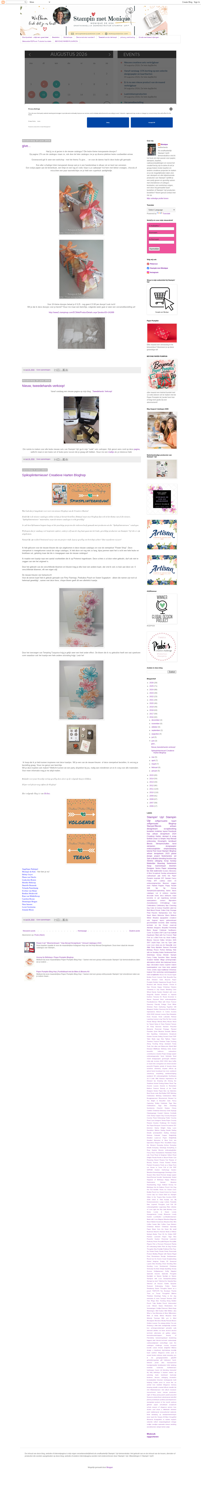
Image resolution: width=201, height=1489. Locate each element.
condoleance (151, 1054)
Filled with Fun (160, 935)
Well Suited (160, 1311)
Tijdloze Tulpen (170, 1039)
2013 (151, 782)
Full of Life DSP (169, 1167)
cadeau (162, 881)
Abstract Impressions (166, 1078)
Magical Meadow (164, 1219)
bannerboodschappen (154, 1335)
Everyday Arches (163, 1145)
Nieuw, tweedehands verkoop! (43, 386)
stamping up (156, 1414)
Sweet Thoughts (161, 1288)
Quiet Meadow (159, 1031)
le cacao (167, 1382)
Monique (164, 144)
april (154, 761)
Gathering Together (166, 1007)
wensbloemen (151, 1427)
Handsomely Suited (169, 1177)
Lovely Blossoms (164, 1214)
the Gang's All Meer (162, 1417)
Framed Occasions (153, 1165)
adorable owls (171, 1328)
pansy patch (161, 1395)
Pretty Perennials (170, 1251)
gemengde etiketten (169, 1058)
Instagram (154, 272)
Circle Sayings (171, 1110)
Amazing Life (162, 1081)
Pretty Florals (159, 1251)
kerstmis (161, 923)
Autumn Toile (161, 977)
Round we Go (152, 1259)
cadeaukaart (151, 876)
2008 (151, 799)
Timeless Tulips (164, 1041)
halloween (167, 1360)
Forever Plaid (171, 935)
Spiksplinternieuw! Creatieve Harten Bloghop (54, 475)
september (156, 730)
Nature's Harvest (159, 1231)
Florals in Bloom (162, 1157)
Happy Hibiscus (170, 1180)
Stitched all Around (154, 1283)
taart (152, 1417)
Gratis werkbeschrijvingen (149, 37)
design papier (171, 1054)
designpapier (171, 846)
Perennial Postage (162, 1029)
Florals (154, 1157)
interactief (173, 1370)
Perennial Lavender (169, 1239)
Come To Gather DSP (155, 933)
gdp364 (173, 1358)
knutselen (173, 1377)
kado (157, 1375)
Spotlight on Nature (154, 1276)
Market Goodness (157, 1222)
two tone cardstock (169, 1071)
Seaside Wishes (170, 1031)
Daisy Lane (171, 1128)
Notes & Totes (160, 1024)
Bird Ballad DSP (164, 1093)
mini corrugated (158, 1063)
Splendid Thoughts (169, 1274)
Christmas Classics (169, 987)
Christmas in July (153, 989)
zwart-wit (173, 925)
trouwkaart (159, 1071)
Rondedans (156, 1256)
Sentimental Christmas (168, 1266)
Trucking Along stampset (161, 1044)
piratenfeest (157, 1397)
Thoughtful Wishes (169, 1293)
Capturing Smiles (153, 1103)
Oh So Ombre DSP (169, 1234)
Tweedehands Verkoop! (108, 37)
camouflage (164, 1343)
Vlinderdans (168, 1306)
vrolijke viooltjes (152, 1424)
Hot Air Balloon (171, 1009)
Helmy (47, 793)
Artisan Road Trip (170, 1083)
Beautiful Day (171, 977)
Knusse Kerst (157, 1017)
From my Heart (164, 937)
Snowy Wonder (163, 955)
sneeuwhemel (165, 1412)
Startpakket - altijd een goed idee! (35, 37)
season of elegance (159, 1407)
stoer (148, 1417)
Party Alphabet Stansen (160, 947)
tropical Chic (151, 972)
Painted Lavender (154, 1236)
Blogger (110, 1467)
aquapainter (164, 918)
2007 (151, 803)
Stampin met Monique (159, 268)
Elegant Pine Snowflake (163, 1142)
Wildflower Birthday (160, 1049)
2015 (151, 775)
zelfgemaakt (152, 823)
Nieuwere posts (29, 931)
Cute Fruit (167, 933)
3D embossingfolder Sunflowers (165, 1076)
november (156, 724)
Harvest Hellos (159, 940)
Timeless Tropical (153, 1041)
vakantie (150, 1422)
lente (168, 967)
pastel (168, 1395)
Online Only (165, 910)
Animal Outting (159, 1083)
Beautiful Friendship (169, 928)
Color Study (151, 1115)
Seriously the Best (153, 1269)
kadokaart (164, 1375)
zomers (162, 900)
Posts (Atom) (39, 935)
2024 (151, 690)
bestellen (150, 831)
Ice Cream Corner (163, 1192)
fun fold (150, 871)
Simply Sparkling (165, 1269)
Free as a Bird (152, 937)
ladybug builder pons (154, 1382)
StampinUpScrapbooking (156, 890)
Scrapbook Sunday (159, 873)
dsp (174, 858)
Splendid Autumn (153, 1274)
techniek (173, 898)
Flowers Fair (164, 1160)
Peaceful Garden (153, 1239)
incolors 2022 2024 (161, 1061)
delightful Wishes (170, 1348)
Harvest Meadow (168, 1182)
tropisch (173, 1419)
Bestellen (56, 37)
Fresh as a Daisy (166, 1165)
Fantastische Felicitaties (164, 1152)
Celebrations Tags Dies (157, 1105)
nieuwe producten (169, 1392)
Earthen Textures (153, 997)
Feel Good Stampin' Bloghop (164, 851)
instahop (158, 831)
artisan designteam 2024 (164, 834)
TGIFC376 (155, 1291)
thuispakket (158, 1419)
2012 (151, 786)
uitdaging (158, 861)
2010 (151, 792)
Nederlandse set (169, 856)
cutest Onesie (158, 1348)
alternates (157, 1333)
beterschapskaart (161, 1338)
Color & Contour (156, 908)
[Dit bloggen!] (58, 369)
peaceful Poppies (153, 1066)
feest (162, 1056)
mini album (165, 1390)
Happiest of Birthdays (155, 1180)
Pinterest (154, 264)
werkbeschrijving (170, 1073)
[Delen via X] (61, 369)
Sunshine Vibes (164, 957)
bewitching (172, 1338)
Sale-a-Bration (152, 858)
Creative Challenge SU (161, 1123)
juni (153, 741)
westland (150, 1076)
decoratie (150, 895)
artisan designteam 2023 (158, 853)
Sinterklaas (151, 955)
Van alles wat (156, 1046)
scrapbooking (170, 828)
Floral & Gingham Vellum (163, 1155)
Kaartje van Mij (170, 1199)
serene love (172, 1407)
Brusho (165, 984)
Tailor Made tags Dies (155, 1039)
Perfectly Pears (152, 1241)
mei (153, 757)
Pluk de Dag (166, 1246)
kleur (170, 1061)
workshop (160, 972)
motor (159, 1392)
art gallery (166, 1333)
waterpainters (152, 900)
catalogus (150, 893)
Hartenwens (151, 1182)
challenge (158, 1345)
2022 (151, 697)
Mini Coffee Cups (164, 1224)
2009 (151, 796)
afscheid (150, 1330)
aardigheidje (166, 1325)
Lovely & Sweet (161, 1212)
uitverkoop (150, 1073)
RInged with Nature (165, 1254)
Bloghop (172, 823)
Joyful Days (155, 942)
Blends (149, 844)
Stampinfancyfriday (169, 1278)
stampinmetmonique (169, 1414)
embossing (151, 841)
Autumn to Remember (168, 1086)
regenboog (165, 898)
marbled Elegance (163, 1385)
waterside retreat (164, 1424)
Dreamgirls (162, 841)
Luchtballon (157, 1217)
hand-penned (171, 1362)
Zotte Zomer (172, 1049)
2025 (151, 686)
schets (154, 970)
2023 (151, 693)
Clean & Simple (159, 839)
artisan (174, 1333)
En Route (163, 997)
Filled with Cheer (164, 1002)
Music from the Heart (160, 1229)
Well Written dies (170, 1311)
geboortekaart (171, 920)
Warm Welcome (158, 915)
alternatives (151, 962)
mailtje (111, 452)
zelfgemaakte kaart (165, 821)
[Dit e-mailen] (55, 369)
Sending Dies (171, 1264)
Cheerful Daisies (163, 1108)
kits (169, 876)
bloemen (172, 866)
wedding (173, 1424)
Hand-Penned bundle (154, 1177)
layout (165, 831)
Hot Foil (149, 1189)
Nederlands (171, 863)
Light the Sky (157, 1209)
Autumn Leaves (152, 1086)
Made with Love (152, 1219)
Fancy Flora (151, 1152)
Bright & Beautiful (158, 1101)
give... (26, 146)
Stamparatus (163, 913)
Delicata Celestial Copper (157, 1135)
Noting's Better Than (154, 1234)
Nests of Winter (171, 1231)
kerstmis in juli (153, 898)
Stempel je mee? (152, 1281)
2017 (151, 714)
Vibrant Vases (157, 1306)
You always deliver (164, 1323)
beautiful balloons (155, 1051)
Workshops (67, 37)
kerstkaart (172, 841)
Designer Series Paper (156, 868)
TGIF (174, 1036)
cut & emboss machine (166, 893)
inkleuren (168, 895)
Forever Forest (158, 1162)
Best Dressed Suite (155, 979)
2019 (151, 707)
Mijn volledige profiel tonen (157, 198)
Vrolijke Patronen (162, 1308)
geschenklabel (152, 923)
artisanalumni (171, 873)
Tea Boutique (165, 1291)
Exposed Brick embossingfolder (164, 999)
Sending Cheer (161, 1264)
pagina (136, 449)
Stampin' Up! (155, 817)
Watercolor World (167, 1046)
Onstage (173, 910)
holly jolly (150, 1061)
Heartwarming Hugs (154, 1185)
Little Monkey (167, 1209)
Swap (149, 866)
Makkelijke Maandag (156, 863)
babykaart (167, 962)
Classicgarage (151, 1113)
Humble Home (158, 1189)
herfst (164, 876)
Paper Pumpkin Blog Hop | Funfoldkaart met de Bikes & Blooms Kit (62, 972)
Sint (148, 1034)
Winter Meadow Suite (168, 1315)
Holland (164, 1185)
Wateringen (151, 1311)
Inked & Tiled (157, 1199)
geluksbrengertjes (153, 1360)
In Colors (166, 1012)
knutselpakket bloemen (155, 1380)
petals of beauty (166, 1066)
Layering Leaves (152, 1019)
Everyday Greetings (159, 1147)
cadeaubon (172, 1051)
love (154, 1385)
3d (148, 1078)
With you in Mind (168, 1318)
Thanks (173, 1291)
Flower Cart (172, 1157)
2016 (151, 717)
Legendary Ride (164, 1207)
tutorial (149, 851)
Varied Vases (171, 890)
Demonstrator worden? (85, 37)
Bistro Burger (152, 930)
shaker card (151, 1409)
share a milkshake (163, 1409)
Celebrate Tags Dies (168, 1103)
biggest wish (151, 1340)
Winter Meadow (153, 918)
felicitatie (169, 1056)
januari (155, 771)
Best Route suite (152, 1093)
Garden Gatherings (162, 1170)
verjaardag (172, 868)
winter (164, 1427)
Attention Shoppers (154, 928)
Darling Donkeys (170, 1133)
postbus (162, 1399)
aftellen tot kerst (159, 1330)
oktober (155, 727)
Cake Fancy (171, 1101)
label (167, 923)
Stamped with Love (154, 1278)
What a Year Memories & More (157, 1313)
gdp (159, 876)
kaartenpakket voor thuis (156, 967)
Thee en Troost (153, 1293)
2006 (151, 806)
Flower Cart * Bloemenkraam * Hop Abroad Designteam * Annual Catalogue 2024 (68, 943)
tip (175, 1068)
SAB (148, 888)
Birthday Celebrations (163, 1096)
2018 (151, 710)
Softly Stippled (170, 1271)
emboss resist (161, 1355)
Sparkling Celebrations (159, 1034)
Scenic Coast (161, 1259)
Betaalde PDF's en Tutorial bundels (36, 41)
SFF (162, 878)
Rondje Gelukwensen (168, 1256)
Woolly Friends (166, 1320)
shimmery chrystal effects (164, 1068)
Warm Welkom (170, 915)
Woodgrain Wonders (154, 1320)
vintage (173, 1422)
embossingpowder (153, 1056)
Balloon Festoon (153, 1088)
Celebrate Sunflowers (168, 930)
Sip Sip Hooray (166, 888)
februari (155, 767)
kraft (174, 1380)
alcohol (168, 1330)
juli (153, 737)
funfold (149, 839)
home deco (159, 895)
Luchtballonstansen (169, 1217)
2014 (151, 779)
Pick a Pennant (158, 1244)
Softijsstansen (158, 1271)
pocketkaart (155, 1399)
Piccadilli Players (163, 1241)
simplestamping (170, 849)
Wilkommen (172, 1313)
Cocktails (173, 1113)
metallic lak (172, 1387)
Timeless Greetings (154, 1296)
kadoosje (173, 1375)
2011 (151, 789)
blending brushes (166, 858)
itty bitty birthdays (153, 1372)
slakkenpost (155, 1412)
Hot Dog (173, 1187)
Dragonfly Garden (153, 994)
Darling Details (166, 1130)
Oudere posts (134, 931)
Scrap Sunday (170, 861)
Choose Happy (156, 987)
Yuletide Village (159, 960)
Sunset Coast (167, 1036)
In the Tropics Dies (159, 1197)
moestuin (173, 1390)
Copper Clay (160, 1115)
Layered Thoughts (158, 1204)
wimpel (159, 1427)
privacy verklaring (127, 37)
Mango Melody (157, 1021)
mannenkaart (160, 866)
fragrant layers (158, 920)
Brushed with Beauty (154, 984)
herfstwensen (171, 1367)
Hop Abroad (171, 839)
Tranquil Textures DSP (168, 1298)
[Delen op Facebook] (63, 369)
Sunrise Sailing (157, 1036)
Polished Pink (168, 1249)
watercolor (158, 871)
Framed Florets (170, 1162)
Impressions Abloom (154, 1012)
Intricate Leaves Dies (162, 1014)
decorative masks (158, 965)
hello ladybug (171, 1365)
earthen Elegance (158, 1353)
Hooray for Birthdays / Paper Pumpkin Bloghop (55, 957)
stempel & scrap (169, 836)
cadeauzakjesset (152, 1343)
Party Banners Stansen (159, 1026)
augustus (155, 734)
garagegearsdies (162, 1358)
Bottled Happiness (159, 982)
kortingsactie (168, 1380)
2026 (151, 683)
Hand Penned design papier (166, 1175)
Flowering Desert (153, 1160)
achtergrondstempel (157, 1328)
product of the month (162, 1402)
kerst (174, 844)
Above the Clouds (166, 974)
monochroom (151, 1392)
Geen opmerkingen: (43, 370)
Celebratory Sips (163, 905)
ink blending (164, 1370)
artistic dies (160, 962)
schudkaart (163, 1404)
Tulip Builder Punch (159, 1303)
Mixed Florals (155, 910)
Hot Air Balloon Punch (162, 1187)
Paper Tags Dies (169, 1236)
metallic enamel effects (160, 1387)
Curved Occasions (167, 1125)
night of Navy (151, 1395)
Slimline (150, 861)
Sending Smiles (158, 952)
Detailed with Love (169, 992)
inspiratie (157, 878)
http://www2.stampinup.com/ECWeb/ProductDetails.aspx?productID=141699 (81, 312)
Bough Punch (171, 982)
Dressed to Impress (168, 994)
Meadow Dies (168, 1222)
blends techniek (161, 1340)
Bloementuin (163, 1098)
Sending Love (152, 1266)
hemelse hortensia (155, 1367)
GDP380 (150, 1170)
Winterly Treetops (153, 1318)
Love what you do (158, 945)
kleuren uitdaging (161, 1377)
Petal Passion (152, 913)
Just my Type (166, 942)
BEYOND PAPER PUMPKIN (66, 41)
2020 (151, 703)
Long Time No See (165, 1019)
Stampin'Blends (154, 826)
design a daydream (154, 1350)
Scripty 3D (164, 1261)
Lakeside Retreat (170, 1017)
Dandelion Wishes (153, 1130)
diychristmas (166, 1350)
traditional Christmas (168, 970)
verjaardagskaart (164, 1422)
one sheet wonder (170, 1063)
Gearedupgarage (159, 1172)
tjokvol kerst (151, 1071)
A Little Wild (153, 1078)
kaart (174, 895)
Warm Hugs (172, 1308)
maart (154, 764)
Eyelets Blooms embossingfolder (164, 1150)
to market (166, 1419)
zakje (168, 1427)
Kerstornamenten (153, 1202)
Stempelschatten (162, 844)
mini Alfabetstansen (154, 1390)
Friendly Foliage (160, 1004)
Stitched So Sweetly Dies (167, 1281)
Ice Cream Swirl (161, 1194)
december (156, 720)
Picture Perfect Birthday (163, 950)
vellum (156, 1422)
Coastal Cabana (163, 1113)
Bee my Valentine (170, 1091)
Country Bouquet (170, 1115)
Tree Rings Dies (153, 1301)
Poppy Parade (170, 885)
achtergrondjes (171, 960)
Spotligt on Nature (169, 1276)
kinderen (150, 1377)
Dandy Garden (157, 992)
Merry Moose (167, 1021)
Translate (166, 214)
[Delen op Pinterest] (66, 369)
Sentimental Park (170, 952)
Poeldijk (160, 1249)
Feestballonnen (152, 1002)
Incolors (165, 871)
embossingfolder (153, 849)
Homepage (82, 931)
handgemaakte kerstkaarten (156, 1365)
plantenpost (166, 1397)
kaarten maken (170, 965)
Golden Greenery (160, 1009)
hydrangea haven (153, 1370)
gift (161, 1360)
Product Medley (152, 1254)
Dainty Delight (160, 1128)
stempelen (151, 846)
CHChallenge (165, 903)
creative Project (161, 1054)
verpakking (159, 1073)
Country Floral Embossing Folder (158, 1118)
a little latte (157, 1325)
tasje (159, 970)
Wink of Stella (152, 1315)
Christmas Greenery (159, 1110)
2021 (151, 700)
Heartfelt (166, 908)
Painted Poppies (158, 885)
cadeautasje (172, 1340)
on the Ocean (161, 925)
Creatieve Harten (154, 836)
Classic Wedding (166, 989)
